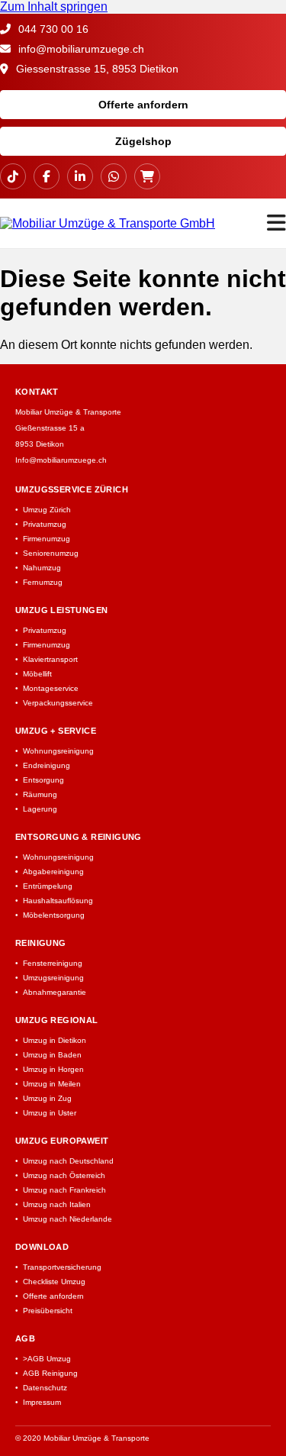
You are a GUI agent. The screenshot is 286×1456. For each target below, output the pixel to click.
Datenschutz (45, 1387)
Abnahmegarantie (54, 992)
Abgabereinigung (53, 871)
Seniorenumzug (51, 553)
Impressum (42, 1402)
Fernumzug (43, 582)
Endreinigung (46, 765)
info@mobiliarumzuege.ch (79, 49)
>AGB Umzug (47, 1358)
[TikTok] (13, 176)
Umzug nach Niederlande (67, 1219)
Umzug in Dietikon (54, 1040)
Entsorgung (43, 780)
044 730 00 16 (51, 29)
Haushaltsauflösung (58, 900)
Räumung (40, 794)
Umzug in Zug (47, 1098)
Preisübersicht (47, 1310)
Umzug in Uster (49, 1113)
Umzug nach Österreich (64, 1175)
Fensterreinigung (52, 963)
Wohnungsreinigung (58, 751)
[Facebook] (46, 176)
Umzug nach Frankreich (64, 1190)
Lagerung (40, 809)
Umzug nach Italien (57, 1204)
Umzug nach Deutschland (68, 1161)
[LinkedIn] (80, 176)
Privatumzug (44, 524)
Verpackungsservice (58, 703)
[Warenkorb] (147, 176)
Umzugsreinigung (53, 977)
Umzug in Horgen (53, 1069)
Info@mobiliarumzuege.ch (61, 460)
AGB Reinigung (50, 1373)
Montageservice (51, 688)
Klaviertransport (50, 659)
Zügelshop (143, 141)
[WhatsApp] (114, 176)
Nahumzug (42, 567)
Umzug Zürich (47, 509)
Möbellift (37, 674)
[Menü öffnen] (276, 223)
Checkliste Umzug (54, 1281)
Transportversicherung (62, 1267)
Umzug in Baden (52, 1055)
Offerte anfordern (143, 104)
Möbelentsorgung (54, 915)
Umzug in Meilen (52, 1084)
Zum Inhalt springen (54, 6)
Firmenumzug (46, 538)
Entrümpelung (47, 886)
